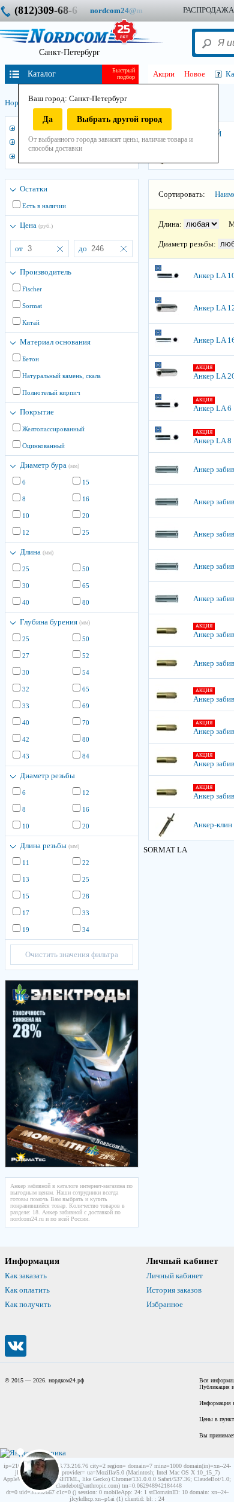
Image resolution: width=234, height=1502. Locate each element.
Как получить (28, 1304)
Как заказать (26, 1275)
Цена (36, 225)
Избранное (164, 1304)
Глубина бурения (55, 621)
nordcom (125, 10)
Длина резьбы (49, 845)
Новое (194, 73)
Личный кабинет (174, 1275)
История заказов (174, 1289)
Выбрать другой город (119, 119)
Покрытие (37, 411)
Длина (36, 551)
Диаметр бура (49, 465)
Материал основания (55, 341)
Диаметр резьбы (47, 775)
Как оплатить (27, 1289)
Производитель (45, 271)
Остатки (33, 188)
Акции (164, 73)
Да (48, 119)
